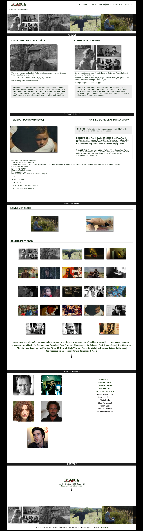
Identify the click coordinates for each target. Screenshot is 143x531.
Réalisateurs (113, 4)
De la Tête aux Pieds (77, 348)
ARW (101, 342)
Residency (18, 342)
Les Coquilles (32, 348)
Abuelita (20, 348)
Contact (127, 4)
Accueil (83, 4)
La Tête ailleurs (91, 342)
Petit (101, 345)
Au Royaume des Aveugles (46, 345)
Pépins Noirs (110, 345)
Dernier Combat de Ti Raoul (84, 351)
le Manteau (16, 345)
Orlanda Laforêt (105, 385)
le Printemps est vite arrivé (117, 342)
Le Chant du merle (59, 342)
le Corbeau (121, 348)
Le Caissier (92, 345)
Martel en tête (30, 342)
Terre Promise (66, 345)
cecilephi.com (104, 527)
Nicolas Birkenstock (105, 391)
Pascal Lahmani (105, 382)
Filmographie (99, 4)
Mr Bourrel (62, 348)
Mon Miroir (27, 345)
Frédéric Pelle (105, 380)
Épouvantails (44, 342)
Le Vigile (92, 348)
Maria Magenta (75, 342)
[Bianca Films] (18, 6)
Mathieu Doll (105, 388)
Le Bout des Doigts (106, 348)
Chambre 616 (80, 345)
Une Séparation (124, 345)
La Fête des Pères (48, 348)
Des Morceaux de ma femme (58, 351)
